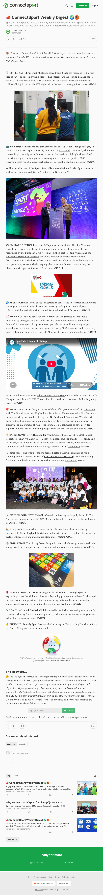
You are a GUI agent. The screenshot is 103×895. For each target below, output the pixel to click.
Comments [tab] (11, 744)
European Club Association (39, 253)
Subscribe (82, 5)
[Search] (66, 5)
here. (49, 628)
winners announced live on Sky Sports (31, 172)
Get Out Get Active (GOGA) (59, 456)
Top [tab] (8, 776)
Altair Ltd (64, 150)
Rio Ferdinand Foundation (63, 417)
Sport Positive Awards (71, 253)
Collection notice (69, 877)
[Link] (2, 672)
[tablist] (17, 744)
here (70, 692)
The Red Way (79, 245)
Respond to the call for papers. (65, 310)
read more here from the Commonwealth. (56, 660)
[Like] (8, 38)
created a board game (69, 543)
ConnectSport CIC (19, 30)
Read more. (82, 84)
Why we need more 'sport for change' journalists (34, 802)
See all (11, 839)
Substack (39, 889)
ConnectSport (33, 684)
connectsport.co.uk (30, 717)
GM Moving (46, 519)
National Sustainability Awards (22, 257)
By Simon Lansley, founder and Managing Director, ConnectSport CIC (35, 806)
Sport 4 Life (61, 73)
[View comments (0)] (14, 38)
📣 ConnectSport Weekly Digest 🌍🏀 (27, 782)
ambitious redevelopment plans (75, 610)
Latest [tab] (15, 776)
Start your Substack (45, 883)
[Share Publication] (72, 5)
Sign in (95, 5)
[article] (51, 789)
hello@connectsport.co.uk (73, 717)
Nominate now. (78, 162)
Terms (57, 877)
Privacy (51, 877)
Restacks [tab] (22, 744)
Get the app (64, 883)
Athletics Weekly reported (51, 395)
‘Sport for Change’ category (77, 147)
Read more (20, 332)
